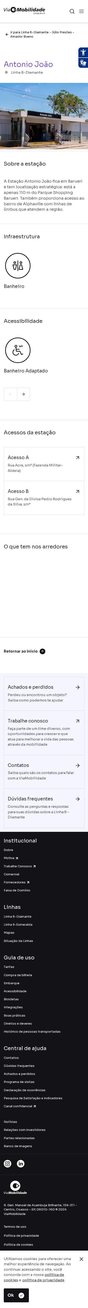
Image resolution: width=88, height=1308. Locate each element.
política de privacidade (43, 1280)
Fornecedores (15, 882)
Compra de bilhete (18, 975)
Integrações (13, 1007)
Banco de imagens (18, 1146)
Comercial (11, 874)
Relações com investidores (25, 1130)
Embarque (11, 983)
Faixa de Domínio (17, 890)
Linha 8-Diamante (17, 917)
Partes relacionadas (19, 1138)
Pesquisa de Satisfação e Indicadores (33, 1098)
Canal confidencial (18, 1106)
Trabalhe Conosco (18, 866)
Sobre (8, 850)
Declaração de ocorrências (25, 1090)
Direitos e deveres (18, 1024)
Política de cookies (18, 1245)
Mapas (9, 933)
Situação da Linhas (18, 941)
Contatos (11, 1058)
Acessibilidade (15, 991)
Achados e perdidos (19, 1074)
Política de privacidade (21, 1236)
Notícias (10, 1122)
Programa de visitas (19, 1082)
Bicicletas (11, 999)
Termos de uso (15, 1227)
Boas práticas (14, 1015)
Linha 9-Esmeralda (18, 925)
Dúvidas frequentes (19, 1066)
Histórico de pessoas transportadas (32, 1032)
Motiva (9, 858)
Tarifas (9, 967)
